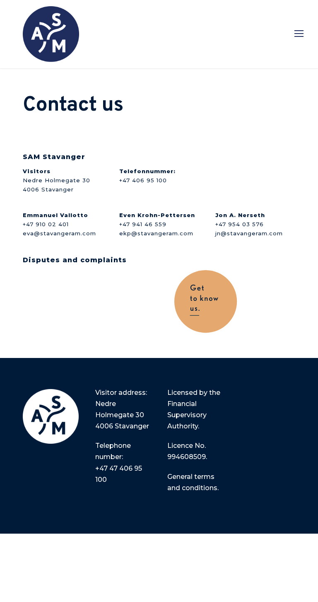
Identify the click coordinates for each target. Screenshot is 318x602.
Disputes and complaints (75, 260)
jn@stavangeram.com (249, 233)
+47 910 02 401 (46, 224)
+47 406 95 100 (143, 180)
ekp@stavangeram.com (156, 233)
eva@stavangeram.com (59, 233)
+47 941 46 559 (142, 224)
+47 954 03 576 (239, 224)
